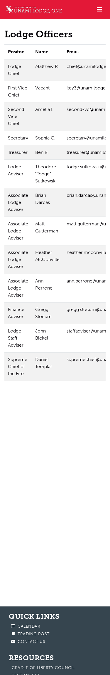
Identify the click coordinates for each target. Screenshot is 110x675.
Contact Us (31, 641)
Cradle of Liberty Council (43, 667)
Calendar (29, 626)
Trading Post (34, 633)
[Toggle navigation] (99, 9)
